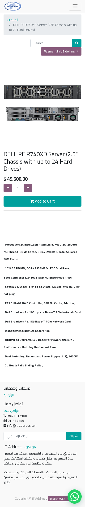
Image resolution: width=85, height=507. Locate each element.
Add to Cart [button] (44, 201)
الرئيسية (9, 395)
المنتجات (12, 20)
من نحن (31, 447)
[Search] (76, 43)
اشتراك (73, 436)
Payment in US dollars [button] (60, 51)
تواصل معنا (11, 410)
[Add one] (28, 188)
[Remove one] (8, 188)
